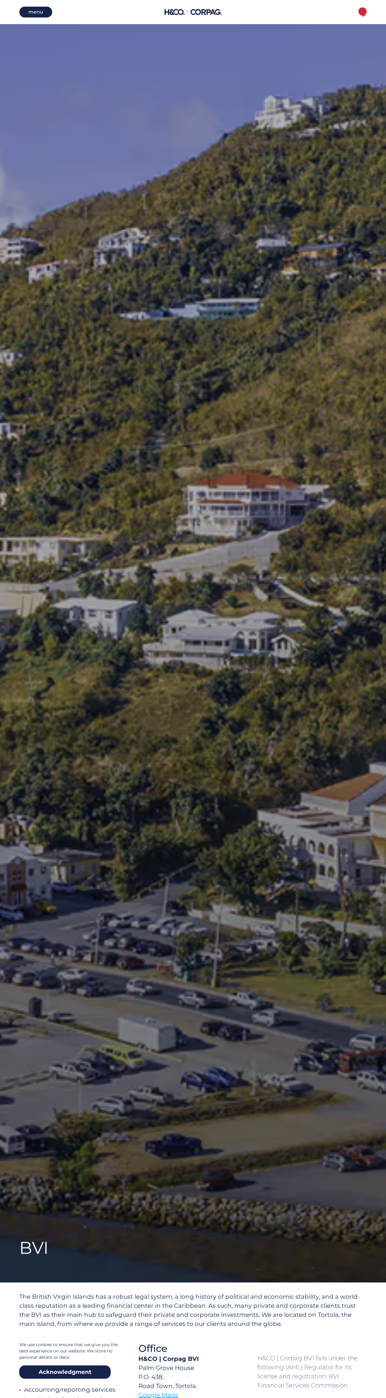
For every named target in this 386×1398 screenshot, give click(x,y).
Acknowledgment (65, 1371)
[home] (193, 12)
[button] (35, 12)
